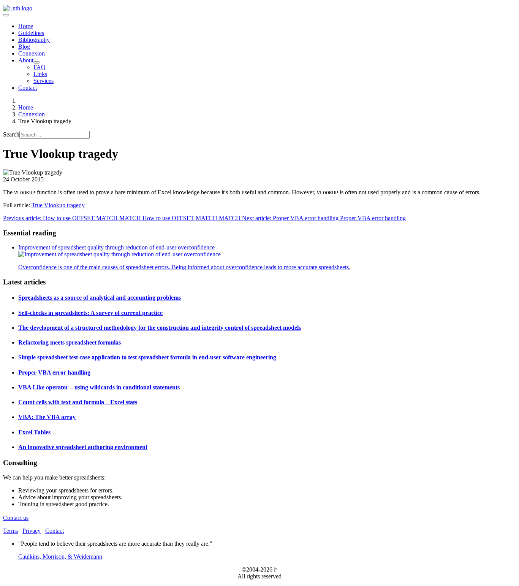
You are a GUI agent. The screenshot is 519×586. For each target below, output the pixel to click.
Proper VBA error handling (54, 372)
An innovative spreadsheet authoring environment (82, 447)
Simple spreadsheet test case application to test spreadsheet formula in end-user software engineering (147, 357)
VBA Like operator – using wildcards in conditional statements (99, 387)
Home (25, 26)
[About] (36, 62)
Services (43, 81)
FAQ (39, 67)
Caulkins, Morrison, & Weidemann (60, 556)
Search (11, 134)
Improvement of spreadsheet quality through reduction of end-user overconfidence (116, 247)
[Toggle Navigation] (6, 15)
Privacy (31, 530)
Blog (24, 46)
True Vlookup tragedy (58, 205)
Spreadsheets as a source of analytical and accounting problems (99, 297)
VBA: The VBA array (47, 417)
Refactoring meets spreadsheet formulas (69, 342)
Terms (10, 530)
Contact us (15, 518)
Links (40, 74)
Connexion (31, 53)
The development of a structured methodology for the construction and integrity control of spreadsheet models (159, 327)
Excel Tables (34, 432)
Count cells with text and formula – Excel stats (77, 402)
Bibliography (34, 40)
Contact (27, 87)
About (25, 60)
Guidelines (31, 33)
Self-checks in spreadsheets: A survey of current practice (90, 313)
